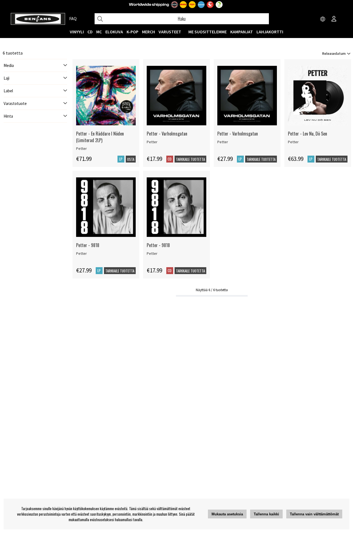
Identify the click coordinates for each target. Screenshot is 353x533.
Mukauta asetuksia (227, 514)
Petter (81, 148)
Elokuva (114, 31)
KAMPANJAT (241, 31)
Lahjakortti (269, 31)
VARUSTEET (170, 31)
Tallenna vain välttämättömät (314, 514)
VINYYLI (77, 31)
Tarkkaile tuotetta (190, 159)
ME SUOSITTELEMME (207, 31)
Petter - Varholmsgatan (167, 133)
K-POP (132, 31)
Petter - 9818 (87, 245)
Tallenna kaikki (266, 514)
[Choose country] (323, 19)
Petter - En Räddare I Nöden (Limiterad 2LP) (100, 137)
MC (99, 31)
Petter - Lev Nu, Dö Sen (307, 133)
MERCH (148, 31)
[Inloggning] (333, 19)
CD (90, 31)
